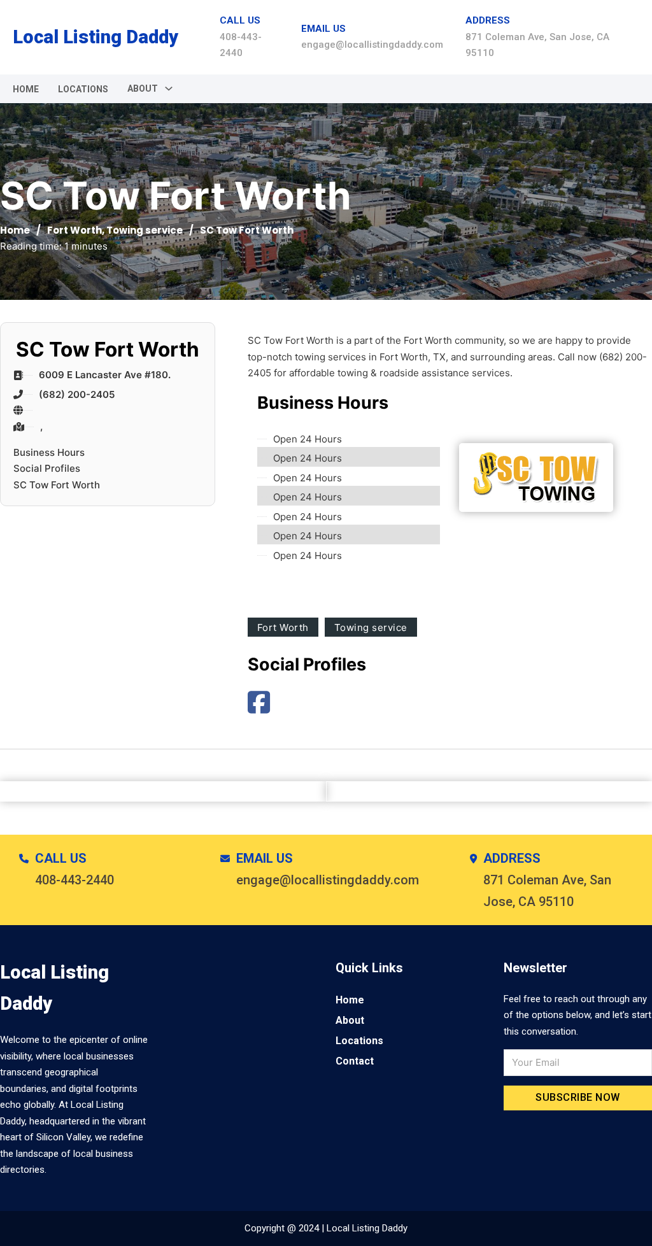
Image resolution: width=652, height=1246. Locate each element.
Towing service (144, 230)
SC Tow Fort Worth (56, 485)
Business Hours (49, 452)
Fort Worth (74, 230)
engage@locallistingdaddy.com (372, 44)
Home (26, 89)
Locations (83, 89)
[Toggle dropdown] (168, 88)
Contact (355, 1061)
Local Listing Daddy (95, 37)
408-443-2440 (74, 880)
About (350, 1020)
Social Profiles (46, 468)
